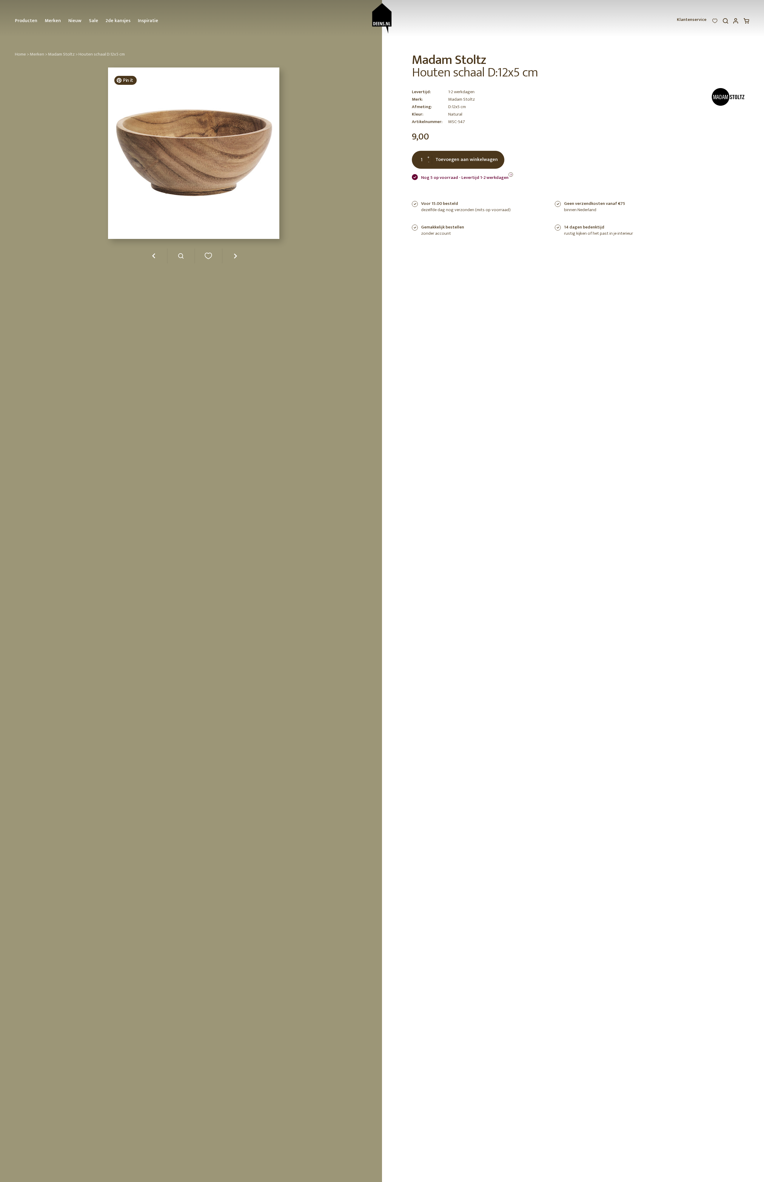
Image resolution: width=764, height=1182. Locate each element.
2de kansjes (118, 21)
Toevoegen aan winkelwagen (466, 160)
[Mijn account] (736, 23)
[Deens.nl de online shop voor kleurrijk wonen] (382, 18)
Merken (53, 21)
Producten (26, 21)
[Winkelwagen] (746, 23)
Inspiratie (148, 21)
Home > (22, 54)
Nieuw (74, 21)
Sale (93, 21)
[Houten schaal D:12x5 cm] (181, 258)
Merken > (38, 54)
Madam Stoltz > (63, 54)
